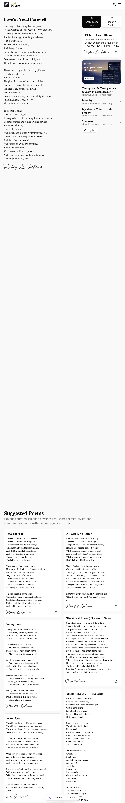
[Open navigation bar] (117, 4)
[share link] (116, 51)
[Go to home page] (12, 4)
